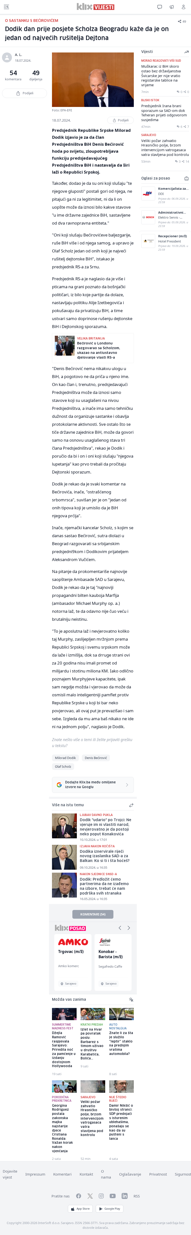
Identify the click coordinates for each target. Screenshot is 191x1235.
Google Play (112, 1208)
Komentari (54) (92, 914)
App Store (83, 1208)
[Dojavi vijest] (171, 6)
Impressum (35, 1174)
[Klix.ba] (95, 6)
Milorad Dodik (65, 758)
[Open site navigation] (6, 6)
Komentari (62, 1174)
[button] (120, 928)
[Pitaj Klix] (159, 6)
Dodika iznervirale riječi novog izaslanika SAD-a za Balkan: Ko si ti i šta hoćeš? (105, 856)
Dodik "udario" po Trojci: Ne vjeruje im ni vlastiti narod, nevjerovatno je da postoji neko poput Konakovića (105, 827)
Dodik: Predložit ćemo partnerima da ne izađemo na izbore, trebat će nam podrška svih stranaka (104, 886)
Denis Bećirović (96, 758)
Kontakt (86, 1174)
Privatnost (158, 1174)
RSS (137, 1195)
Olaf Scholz (63, 766)
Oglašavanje (130, 1174)
